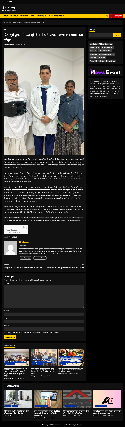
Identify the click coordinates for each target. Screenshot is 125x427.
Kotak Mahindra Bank (105, 51)
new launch (93, 54)
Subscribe (118, 16)
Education (38, 406)
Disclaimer (24, 16)
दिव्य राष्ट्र (8, 7)
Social (66, 361)
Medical (18, 361)
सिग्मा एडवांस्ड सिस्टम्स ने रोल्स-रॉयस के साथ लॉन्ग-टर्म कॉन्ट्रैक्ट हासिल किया (76, 412)
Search (92, 30)
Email (6, 318)
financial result (94, 47)
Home (32, 16)
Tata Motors (101, 58)
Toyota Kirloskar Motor (97, 61)
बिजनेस (37, 364)
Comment (8, 283)
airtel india (93, 44)
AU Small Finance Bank (105, 44)
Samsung (93, 58)
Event (7, 361)
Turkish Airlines (110, 61)
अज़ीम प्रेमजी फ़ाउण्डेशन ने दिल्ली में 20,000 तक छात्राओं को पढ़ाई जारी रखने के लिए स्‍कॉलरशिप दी (47, 413)
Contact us (14, 16)
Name (6, 311)
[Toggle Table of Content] (24, 227)
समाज (10, 364)
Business (43, 359)
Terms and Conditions (56, 16)
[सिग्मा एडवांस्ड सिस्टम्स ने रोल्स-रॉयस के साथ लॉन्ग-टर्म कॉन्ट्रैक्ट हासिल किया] (77, 399)
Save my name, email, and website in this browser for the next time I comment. (33, 333)
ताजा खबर (24, 361)
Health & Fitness (70, 359)
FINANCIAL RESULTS (107, 47)
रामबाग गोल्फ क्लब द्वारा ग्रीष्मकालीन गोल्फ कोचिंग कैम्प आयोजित (65, 266)
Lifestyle (78, 359)
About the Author (12, 230)
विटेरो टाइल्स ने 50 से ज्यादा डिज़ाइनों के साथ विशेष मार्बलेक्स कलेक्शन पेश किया (17, 412)
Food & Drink (36, 361)
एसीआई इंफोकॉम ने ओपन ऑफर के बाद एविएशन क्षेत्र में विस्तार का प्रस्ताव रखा (107, 412)
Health (12, 361)
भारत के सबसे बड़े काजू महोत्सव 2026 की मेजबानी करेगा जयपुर (70, 370)
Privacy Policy (41, 16)
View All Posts (40, 258)
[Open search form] (107, 16)
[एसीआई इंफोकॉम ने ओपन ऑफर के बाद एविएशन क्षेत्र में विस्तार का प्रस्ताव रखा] (107, 399)
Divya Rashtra (9, 44)
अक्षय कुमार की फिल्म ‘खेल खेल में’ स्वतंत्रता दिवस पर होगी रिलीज (23, 266)
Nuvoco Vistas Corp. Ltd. (106, 54)
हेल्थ (5, 29)
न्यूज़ (6, 364)
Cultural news (64, 357)
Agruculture (36, 359)
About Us (5, 16)
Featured (14, 406)
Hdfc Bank (93, 51)
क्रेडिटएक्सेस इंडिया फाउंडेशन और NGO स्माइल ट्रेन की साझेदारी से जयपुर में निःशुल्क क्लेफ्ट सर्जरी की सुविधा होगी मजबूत (15, 372)
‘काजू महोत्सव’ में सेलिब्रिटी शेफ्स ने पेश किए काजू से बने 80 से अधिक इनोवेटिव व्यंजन (42, 371)
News (61, 361)
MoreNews (69, 425)
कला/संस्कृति (72, 361)
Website (6, 325)
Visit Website (25, 258)
